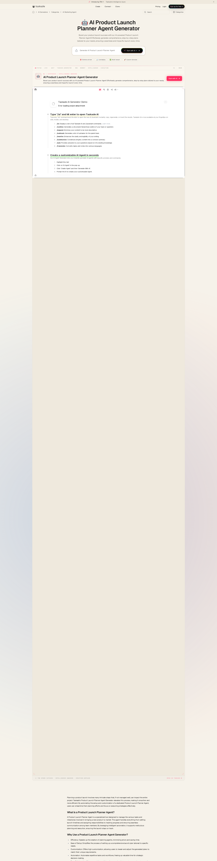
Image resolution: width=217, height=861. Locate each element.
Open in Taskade (173, 778)
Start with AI (173, 78)
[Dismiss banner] (213, 1)
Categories (55, 12)
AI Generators (43, 12)
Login (164, 6)
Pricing (157, 6)
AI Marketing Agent (69, 12)
